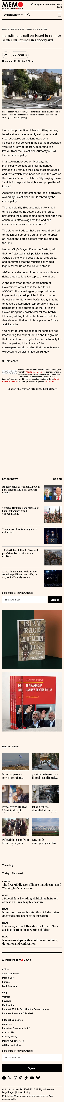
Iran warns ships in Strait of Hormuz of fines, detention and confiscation (30, 941)
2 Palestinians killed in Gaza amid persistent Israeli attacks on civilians (20, 553)
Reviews (6, 1001)
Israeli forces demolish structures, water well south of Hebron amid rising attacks (45, 809)
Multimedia (8, 1005)
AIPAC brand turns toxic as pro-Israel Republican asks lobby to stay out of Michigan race (20, 574)
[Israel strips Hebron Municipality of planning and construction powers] (15, 794)
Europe (6, 982)
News (30, 29)
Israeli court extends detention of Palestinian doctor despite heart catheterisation (30, 914)
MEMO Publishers (11, 1041)
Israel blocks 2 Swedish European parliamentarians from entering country (21, 489)
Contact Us (8, 1032)
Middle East (18, 29)
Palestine (41, 29)
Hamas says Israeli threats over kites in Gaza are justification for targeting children (30, 928)
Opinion (6, 996)
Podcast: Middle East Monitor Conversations (25, 1009)
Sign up (55, 599)
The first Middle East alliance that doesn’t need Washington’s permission (31, 886)
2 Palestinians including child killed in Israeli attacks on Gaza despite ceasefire (30, 900)
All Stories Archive (12, 1045)
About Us (7, 1024)
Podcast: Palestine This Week (17, 1013)
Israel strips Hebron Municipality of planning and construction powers (15, 809)
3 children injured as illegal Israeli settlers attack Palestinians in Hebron (45, 776)
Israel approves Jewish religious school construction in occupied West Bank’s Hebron (14, 776)
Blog (4, 992)
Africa (5, 969)
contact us (49, 381)
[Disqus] (32, 432)
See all (57, 478)
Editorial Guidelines (12, 1020)
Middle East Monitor (34, 372)
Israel (6, 29)
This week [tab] (18, 873)
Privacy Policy (9, 1036)
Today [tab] (6, 873)
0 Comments (20, 55)
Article (6, 881)
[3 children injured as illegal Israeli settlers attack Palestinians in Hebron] (45, 761)
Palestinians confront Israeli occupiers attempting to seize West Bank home (15, 841)
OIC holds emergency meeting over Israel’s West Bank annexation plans (44, 841)
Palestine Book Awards (14, 1028)
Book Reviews (9, 986)
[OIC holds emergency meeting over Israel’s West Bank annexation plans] (45, 827)
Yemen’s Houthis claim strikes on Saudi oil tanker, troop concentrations (20, 510)
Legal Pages (8, 1092)
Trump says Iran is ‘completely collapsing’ (19, 530)
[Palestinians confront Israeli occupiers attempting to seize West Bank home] (15, 827)
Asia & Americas (10, 973)
